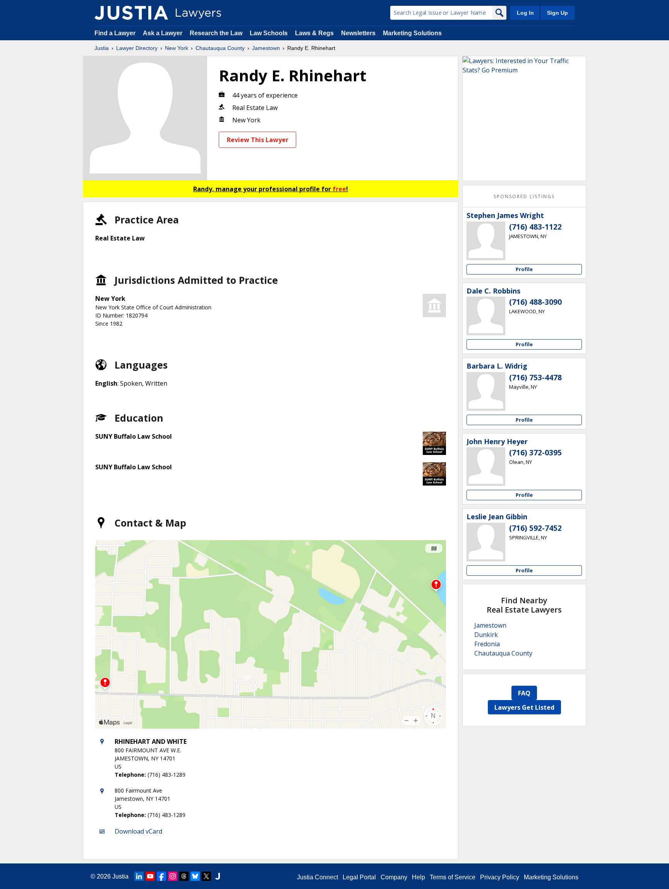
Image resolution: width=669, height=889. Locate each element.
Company (394, 877)
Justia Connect (317, 877)
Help (418, 877)
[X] (206, 876)
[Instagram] (172, 876)
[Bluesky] (195, 876)
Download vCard (138, 831)
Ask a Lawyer (163, 33)
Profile (524, 269)
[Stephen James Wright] (486, 240)
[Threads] (184, 876)
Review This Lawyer (257, 140)
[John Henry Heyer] (486, 466)
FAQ (524, 693)
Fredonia (487, 644)
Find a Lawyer (115, 33)
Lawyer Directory (137, 48)
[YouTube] (150, 876)
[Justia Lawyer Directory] (131, 13)
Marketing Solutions (412, 33)
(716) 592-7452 (535, 528)
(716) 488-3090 (535, 302)
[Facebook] (161, 876)
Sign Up (557, 13)
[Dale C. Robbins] (486, 316)
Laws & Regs (314, 33)
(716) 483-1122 (535, 227)
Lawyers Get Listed (524, 707)
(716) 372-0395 (535, 453)
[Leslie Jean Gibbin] (486, 542)
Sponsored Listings (524, 196)
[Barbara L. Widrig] (486, 391)
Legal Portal (359, 877)
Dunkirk (486, 634)
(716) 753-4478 (535, 377)
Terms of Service (452, 877)
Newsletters (358, 33)
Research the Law (216, 33)
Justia (101, 48)
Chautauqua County (220, 48)
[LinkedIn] (139, 876)
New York (176, 48)
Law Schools (269, 33)
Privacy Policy (499, 877)
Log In (525, 13)
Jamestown (266, 48)
